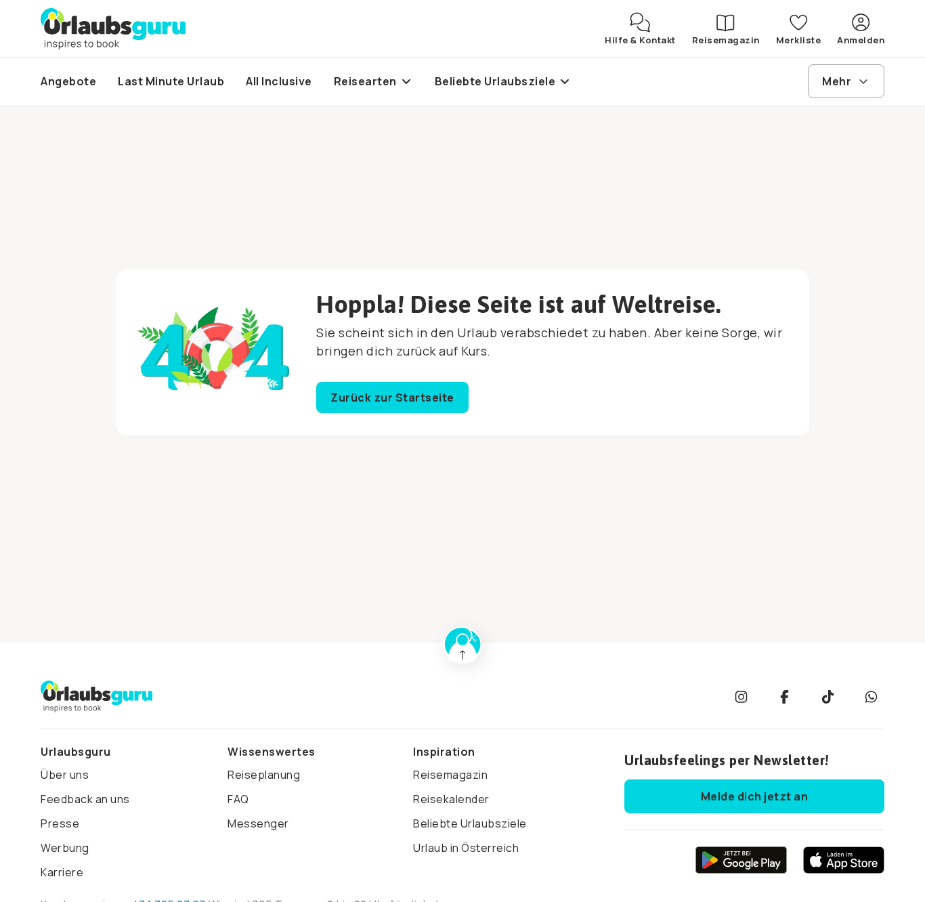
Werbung (65, 847)
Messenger (258, 823)
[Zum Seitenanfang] (462, 645)
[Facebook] (784, 696)
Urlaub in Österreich (466, 847)
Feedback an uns (85, 799)
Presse (60, 823)
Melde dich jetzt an (755, 796)
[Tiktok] (827, 696)
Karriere (62, 872)
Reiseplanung (264, 774)
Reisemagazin (450, 774)
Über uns (65, 774)
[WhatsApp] (870, 696)
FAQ (238, 799)
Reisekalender (451, 799)
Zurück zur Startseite (392, 397)
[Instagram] (740, 696)
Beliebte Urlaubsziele (470, 823)
